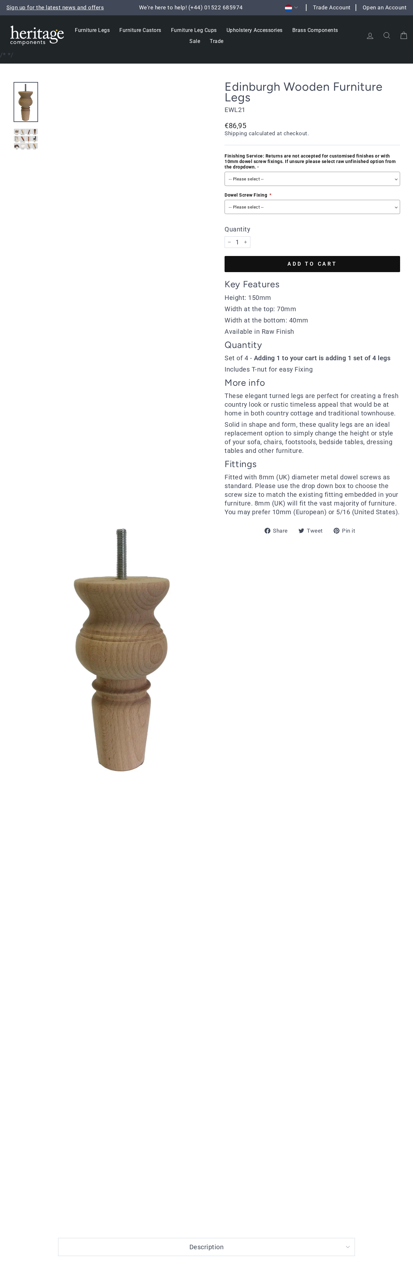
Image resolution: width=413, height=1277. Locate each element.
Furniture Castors (140, 30)
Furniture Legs (92, 30)
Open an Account (385, 7)
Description (206, 1247)
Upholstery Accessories (255, 30)
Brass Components (315, 30)
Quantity (237, 229)
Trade (217, 41)
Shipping (236, 133)
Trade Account (332, 7)
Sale (194, 41)
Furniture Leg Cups (194, 30)
